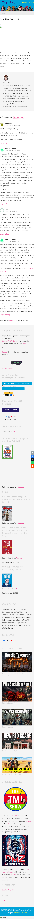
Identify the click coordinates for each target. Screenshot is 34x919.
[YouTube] (11, 641)
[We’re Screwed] (17, 717)
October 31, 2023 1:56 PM (12, 211)
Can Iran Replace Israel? (11, 775)
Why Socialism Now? (9, 703)
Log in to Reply (5, 143)
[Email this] (32, 453)
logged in (12, 320)
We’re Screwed (7, 727)
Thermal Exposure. (20, 913)
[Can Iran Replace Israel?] (17, 765)
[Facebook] (4, 641)
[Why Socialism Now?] (17, 691)
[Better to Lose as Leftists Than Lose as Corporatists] (17, 662)
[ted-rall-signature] (9, 2)
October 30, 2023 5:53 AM (12, 125)
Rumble (7, 824)
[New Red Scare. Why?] (17, 741)
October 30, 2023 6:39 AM (12, 150)
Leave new (18, 117)
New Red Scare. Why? (9, 751)
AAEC (4, 901)
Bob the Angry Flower (9, 890)
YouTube (28, 821)
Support (5, 352)
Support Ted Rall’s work (10, 341)
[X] (8, 641)
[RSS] (15, 641)
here (15, 431)
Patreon (24, 344)
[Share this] (32, 456)
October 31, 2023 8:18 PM (12, 241)
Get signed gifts (7, 368)
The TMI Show (16, 816)
